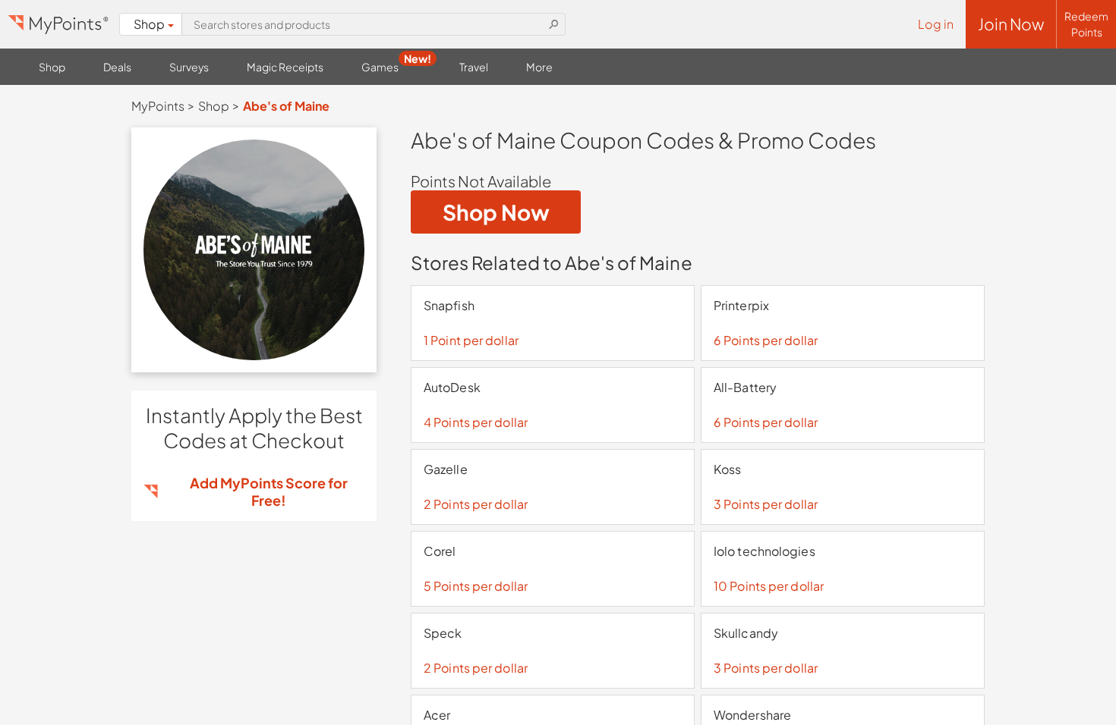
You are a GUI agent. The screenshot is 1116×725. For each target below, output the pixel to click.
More (539, 67)
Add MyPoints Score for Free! (269, 491)
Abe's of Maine (286, 106)
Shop (149, 24)
